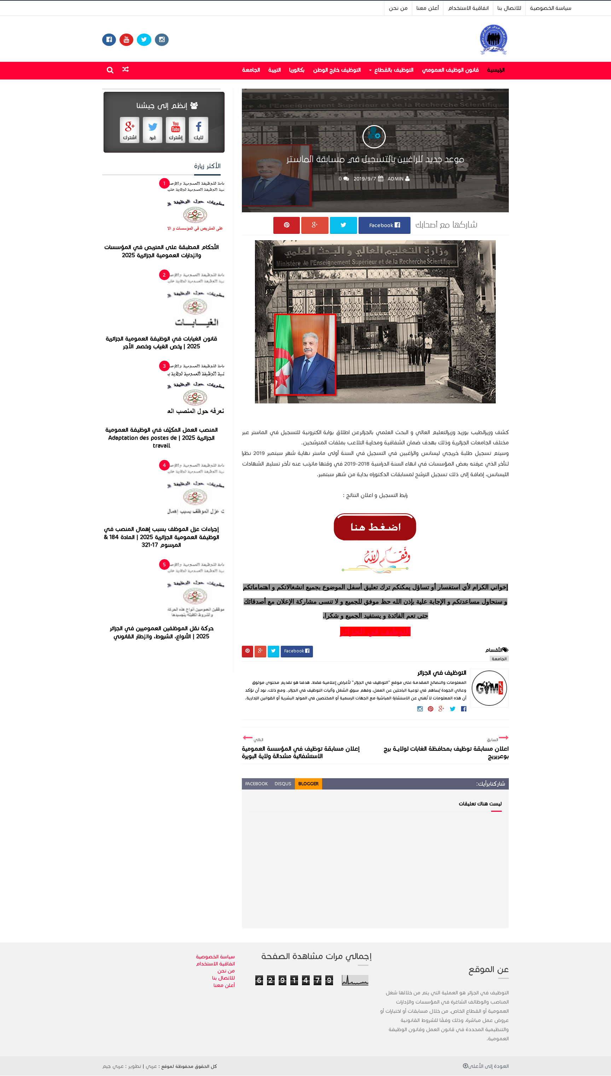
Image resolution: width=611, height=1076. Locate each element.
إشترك (175, 138)
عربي (151, 1066)
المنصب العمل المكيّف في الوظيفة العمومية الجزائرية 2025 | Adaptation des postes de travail (161, 437)
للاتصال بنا (509, 8)
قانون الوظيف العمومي (450, 69)
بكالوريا (296, 69)
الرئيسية (496, 69)
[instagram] (162, 40)
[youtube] (126, 40)
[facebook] (109, 40)
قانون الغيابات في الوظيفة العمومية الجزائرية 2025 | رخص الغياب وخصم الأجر (161, 342)
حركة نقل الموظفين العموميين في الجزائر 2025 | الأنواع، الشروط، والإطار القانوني (162, 632)
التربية (274, 69)
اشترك (129, 138)
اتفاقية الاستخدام (468, 8)
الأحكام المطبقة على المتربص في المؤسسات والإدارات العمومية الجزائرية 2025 (161, 251)
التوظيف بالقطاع (393, 69)
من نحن (398, 8)
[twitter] (144, 40)
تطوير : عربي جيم (121, 1066)
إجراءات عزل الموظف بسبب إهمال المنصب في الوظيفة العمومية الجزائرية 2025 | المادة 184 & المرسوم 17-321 (161, 537)
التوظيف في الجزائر (375, 631)
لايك (198, 138)
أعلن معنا (428, 8)
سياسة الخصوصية (550, 8)
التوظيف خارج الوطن (337, 69)
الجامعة (251, 69)
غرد (152, 138)
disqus (283, 784)
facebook (256, 784)
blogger (308, 784)
